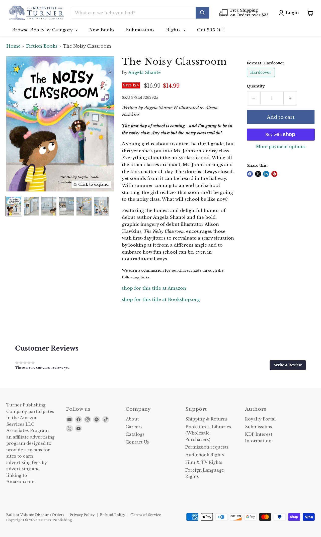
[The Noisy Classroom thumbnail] (14, 206)
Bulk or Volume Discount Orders (35, 515)
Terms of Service (146, 515)
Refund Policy (112, 515)
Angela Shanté (144, 72)
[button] (288, 365)
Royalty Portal (260, 419)
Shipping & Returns (206, 419)
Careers (134, 426)
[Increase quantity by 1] (290, 98)
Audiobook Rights (204, 455)
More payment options (280, 147)
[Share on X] (258, 174)
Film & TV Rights (203, 462)
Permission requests (207, 447)
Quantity (256, 86)
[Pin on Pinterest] (274, 174)
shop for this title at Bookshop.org (161, 299)
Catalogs (135, 434)
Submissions (258, 426)
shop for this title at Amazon (154, 288)
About (132, 419)
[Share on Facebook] (250, 174)
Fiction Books (41, 46)
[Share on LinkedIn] (266, 174)
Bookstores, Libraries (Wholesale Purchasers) (208, 433)
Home (13, 46)
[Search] (202, 13)
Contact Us (137, 442)
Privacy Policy (82, 515)
